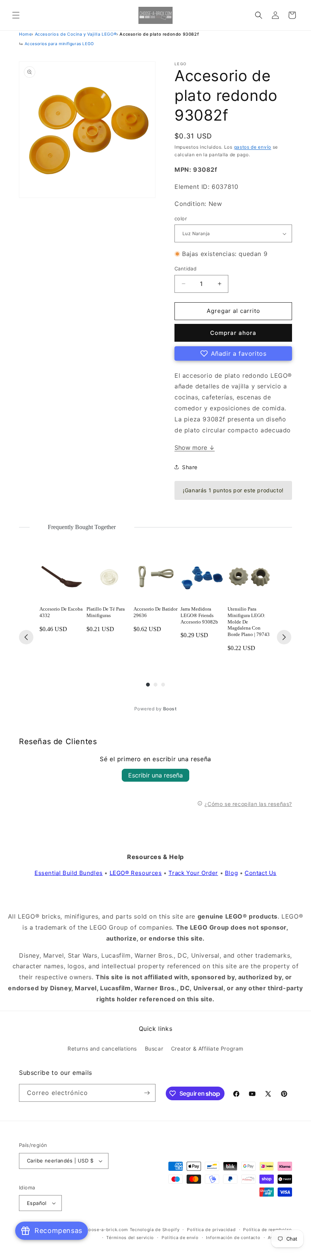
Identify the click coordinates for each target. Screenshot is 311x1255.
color (180, 218)
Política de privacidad (211, 1229)
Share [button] (190, 467)
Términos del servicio (130, 1237)
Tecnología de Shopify (155, 1229)
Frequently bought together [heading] (82, 527)
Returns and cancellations (102, 1048)
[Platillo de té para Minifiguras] (108, 578)
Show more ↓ (194, 447)
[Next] (284, 637)
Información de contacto (233, 1237)
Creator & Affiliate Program (207, 1048)
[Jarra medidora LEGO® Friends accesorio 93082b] (203, 578)
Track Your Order (193, 872)
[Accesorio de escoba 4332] (61, 578)
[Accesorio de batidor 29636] (155, 578)
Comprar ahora (233, 332)
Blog (231, 872)
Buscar (154, 1048)
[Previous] (26, 637)
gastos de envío (253, 147)
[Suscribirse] (146, 1093)
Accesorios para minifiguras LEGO (59, 43)
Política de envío (180, 1237)
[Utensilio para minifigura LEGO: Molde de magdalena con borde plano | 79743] (250, 578)
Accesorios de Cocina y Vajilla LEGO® (76, 34)
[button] (16, 15)
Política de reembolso (267, 1229)
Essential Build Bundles (69, 872)
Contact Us (260, 872)
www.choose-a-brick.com (99, 1229)
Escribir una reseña (155, 775)
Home (25, 34)
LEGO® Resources (136, 872)
